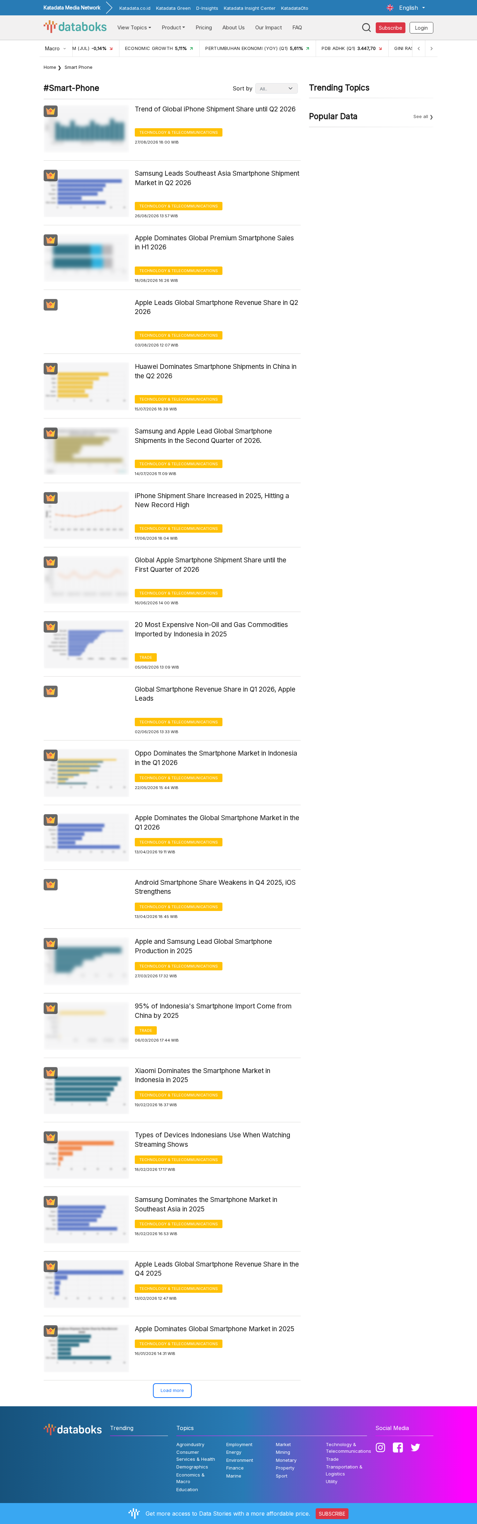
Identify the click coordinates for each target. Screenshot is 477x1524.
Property (285, 1468)
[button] (406, 8)
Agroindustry (190, 1444)
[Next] (431, 48)
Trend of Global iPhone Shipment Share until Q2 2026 (215, 109)
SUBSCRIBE (332, 1514)
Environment (239, 1460)
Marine (233, 1476)
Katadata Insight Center (250, 8)
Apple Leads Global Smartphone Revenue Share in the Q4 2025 (217, 1269)
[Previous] (418, 48)
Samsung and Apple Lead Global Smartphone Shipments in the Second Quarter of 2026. (203, 436)
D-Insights (207, 8)
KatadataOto (294, 8)
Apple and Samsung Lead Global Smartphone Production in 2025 (203, 946)
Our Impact (268, 27)
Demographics (192, 1467)
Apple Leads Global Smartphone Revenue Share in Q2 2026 (216, 307)
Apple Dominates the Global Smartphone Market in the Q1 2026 (217, 822)
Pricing (204, 27)
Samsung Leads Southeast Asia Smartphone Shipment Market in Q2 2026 (217, 178)
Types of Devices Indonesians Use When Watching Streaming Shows (212, 1140)
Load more (172, 1390)
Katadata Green (173, 8)
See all (420, 116)
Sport (281, 1476)
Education (187, 1489)
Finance (235, 1468)
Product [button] (171, 27)
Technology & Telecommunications (178, 132)
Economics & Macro (190, 1478)
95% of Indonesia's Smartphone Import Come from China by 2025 (213, 1011)
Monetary (286, 1460)
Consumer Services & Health (195, 1455)
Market (283, 1444)
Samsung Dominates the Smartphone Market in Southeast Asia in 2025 (206, 1204)
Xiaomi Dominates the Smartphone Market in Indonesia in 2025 (202, 1075)
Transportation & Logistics (344, 1470)
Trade (145, 657)
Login (421, 28)
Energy (233, 1452)
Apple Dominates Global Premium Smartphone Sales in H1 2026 (214, 242)
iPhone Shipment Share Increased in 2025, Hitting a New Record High (212, 500)
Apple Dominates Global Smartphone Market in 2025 (214, 1329)
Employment (239, 1444)
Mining (283, 1452)
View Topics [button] (132, 27)
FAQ (297, 27)
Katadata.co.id (135, 8)
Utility (331, 1481)
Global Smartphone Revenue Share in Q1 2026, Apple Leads (215, 694)
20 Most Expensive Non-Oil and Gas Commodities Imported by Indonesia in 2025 (211, 629)
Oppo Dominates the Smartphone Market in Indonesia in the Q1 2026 (216, 758)
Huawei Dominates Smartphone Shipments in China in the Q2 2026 (215, 371)
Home (50, 67)
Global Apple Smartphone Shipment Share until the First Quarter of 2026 (210, 565)
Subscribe (390, 28)
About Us (233, 27)
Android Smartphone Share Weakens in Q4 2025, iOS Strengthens (215, 887)
